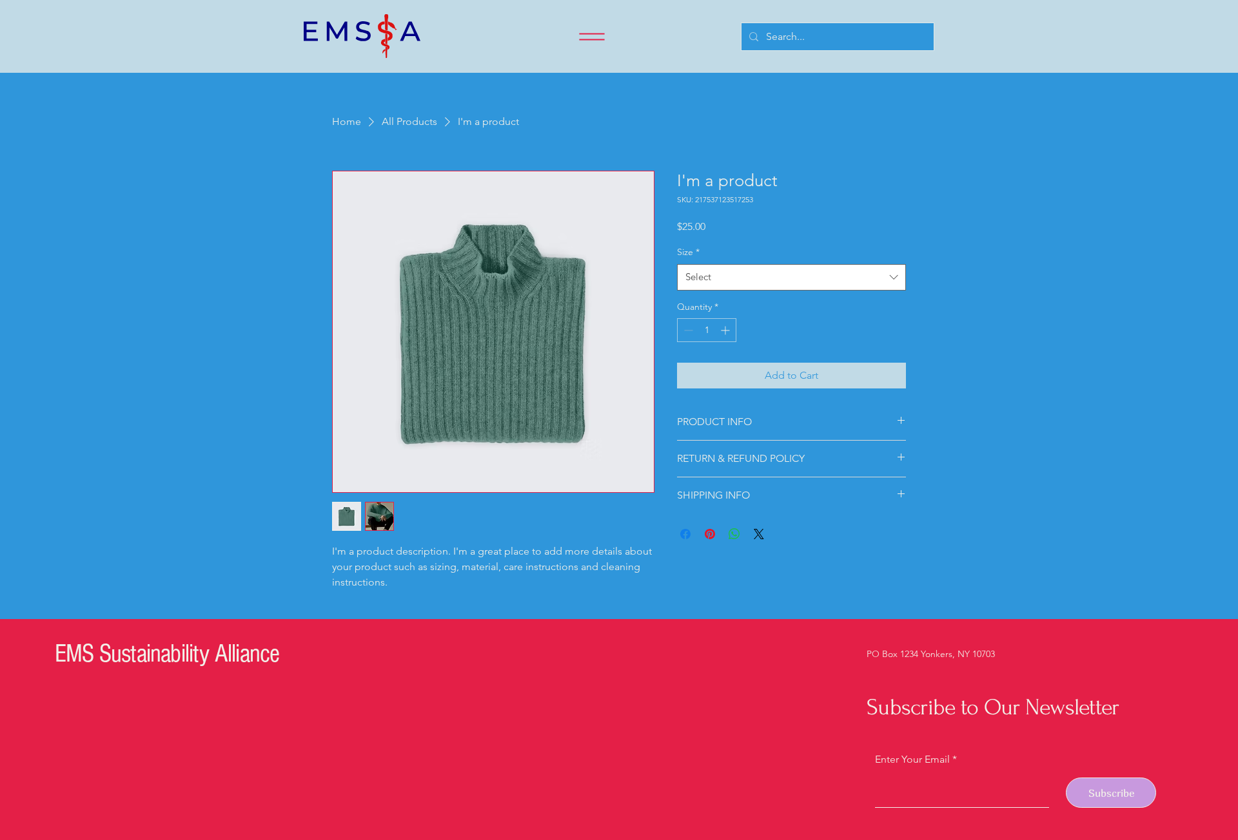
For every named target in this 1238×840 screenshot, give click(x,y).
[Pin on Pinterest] (710, 534)
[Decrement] (687, 330)
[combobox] (791, 277)
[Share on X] (759, 534)
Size (688, 252)
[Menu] (592, 37)
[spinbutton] (706, 330)
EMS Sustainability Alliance (167, 653)
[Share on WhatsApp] (734, 534)
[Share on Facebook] (685, 534)
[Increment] (726, 330)
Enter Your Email (912, 759)
